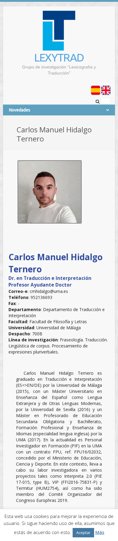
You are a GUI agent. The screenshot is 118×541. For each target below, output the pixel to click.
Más (99, 532)
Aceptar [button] (83, 532)
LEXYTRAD (59, 57)
